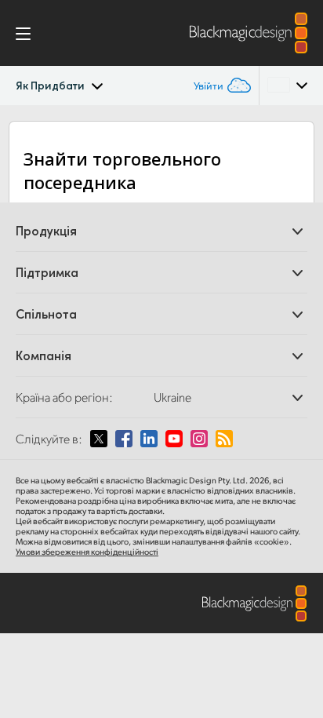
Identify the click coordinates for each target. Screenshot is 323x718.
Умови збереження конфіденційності (87, 551)
